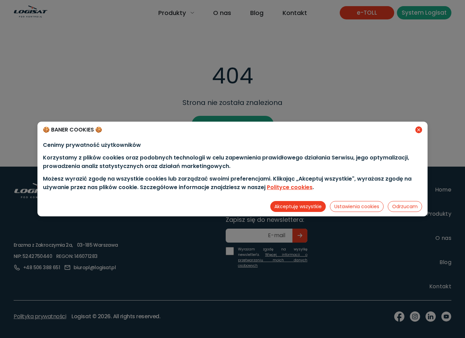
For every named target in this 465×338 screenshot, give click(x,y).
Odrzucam (405, 206)
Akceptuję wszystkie (298, 206)
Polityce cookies (289, 187)
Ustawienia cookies (356, 206)
